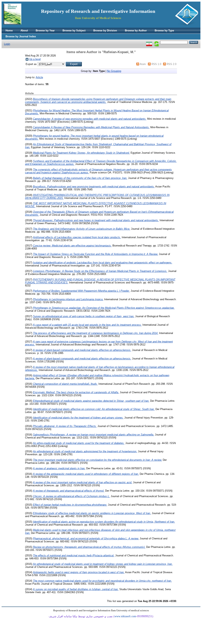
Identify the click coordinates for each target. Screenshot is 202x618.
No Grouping (114, 71)
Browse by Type (164, 30)
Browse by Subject (74, 30)
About (24, 30)
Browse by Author (136, 30)
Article (39, 77)
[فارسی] (149, 42)
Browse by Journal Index (21, 36)
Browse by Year (45, 30)
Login (7, 43)
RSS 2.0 (171, 64)
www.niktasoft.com (125, 616)
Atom (143, 64)
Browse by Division (105, 30)
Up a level (35, 59)
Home (9, 30)
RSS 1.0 (156, 64)
